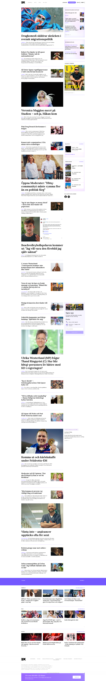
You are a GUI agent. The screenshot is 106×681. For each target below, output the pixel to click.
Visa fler (67, 34)
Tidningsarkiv (58, 658)
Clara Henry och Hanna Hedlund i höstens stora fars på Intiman (72, 48)
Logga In (65, 2)
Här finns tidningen (67, 658)
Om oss (38, 658)
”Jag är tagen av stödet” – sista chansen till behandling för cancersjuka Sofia (72, 20)
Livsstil (67, 22)
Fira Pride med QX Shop (71, 53)
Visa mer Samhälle (80, 587)
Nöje (35, 2)
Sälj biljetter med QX (70, 154)
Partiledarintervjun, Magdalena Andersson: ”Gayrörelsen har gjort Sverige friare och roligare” (72, 28)
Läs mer (66, 440)
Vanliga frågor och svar (47, 658)
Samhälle (30, 2)
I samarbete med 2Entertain (71, 45)
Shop (40, 2)
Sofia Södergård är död (70, 12)
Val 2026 (45, 2)
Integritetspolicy (78, 658)
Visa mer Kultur (80, 631)
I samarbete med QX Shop (70, 52)
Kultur (66, 15)
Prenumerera (72, 2)
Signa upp (77, 677)
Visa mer (81, 161)
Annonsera (32, 658)
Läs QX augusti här (68, 92)
